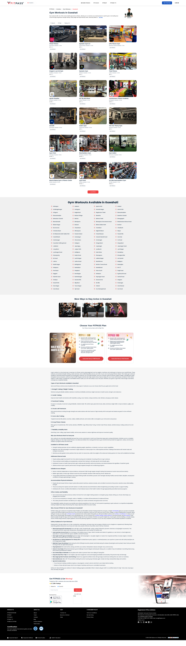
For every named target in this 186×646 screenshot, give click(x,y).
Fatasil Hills (120, 234)
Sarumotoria (99, 279)
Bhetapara (77, 221)
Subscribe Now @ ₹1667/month (91, 358)
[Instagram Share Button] (143, 622)
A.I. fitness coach (71, 514)
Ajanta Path (99, 206)
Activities (58, 9)
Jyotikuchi (98, 249)
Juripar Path (78, 249)
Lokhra (55, 261)
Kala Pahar (99, 252)
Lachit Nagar (78, 258)
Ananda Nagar (100, 209)
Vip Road (77, 289)
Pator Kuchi (99, 270)
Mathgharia (78, 264)
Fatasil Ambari (78, 234)
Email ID (61, 586)
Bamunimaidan (57, 215)
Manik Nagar (56, 264)
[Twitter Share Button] (141, 622)
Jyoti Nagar (120, 249)
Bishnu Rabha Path (101, 224)
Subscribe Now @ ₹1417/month (120, 358)
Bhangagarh (120, 218)
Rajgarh (55, 273)
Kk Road (55, 258)
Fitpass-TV (113, 3)
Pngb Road (120, 270)
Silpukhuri (77, 283)
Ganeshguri (78, 237)
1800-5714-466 (148, 618)
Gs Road (119, 240)
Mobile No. (53, 586)
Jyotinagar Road (57, 252)
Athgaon (55, 212)
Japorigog (77, 246)
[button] (30, 3)
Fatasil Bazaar (100, 234)
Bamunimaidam (121, 212)
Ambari (119, 206)
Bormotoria (56, 227)
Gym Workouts (67, 9)
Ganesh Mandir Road (101, 237)
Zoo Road (120, 289)
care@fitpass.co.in (160, 618)
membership (115, 511)
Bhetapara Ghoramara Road (104, 221)
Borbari (119, 224)
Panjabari (77, 270)
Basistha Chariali (121, 215)
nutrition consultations (120, 514)
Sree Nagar (56, 286)
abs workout (127, 515)
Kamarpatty (56, 255)
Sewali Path (56, 283)
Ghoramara (78, 240)
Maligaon (119, 261)
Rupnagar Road (100, 276)
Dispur (119, 231)
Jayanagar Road (121, 246)
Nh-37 (119, 267)
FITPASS (51, 9)
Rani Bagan (78, 273)
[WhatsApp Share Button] (151, 622)
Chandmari (78, 227)
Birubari (77, 224)
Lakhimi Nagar (100, 258)
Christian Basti (57, 231)
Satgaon (119, 279)
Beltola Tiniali (99, 218)
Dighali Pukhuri (100, 231)
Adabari (77, 206)
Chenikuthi (120, 227)
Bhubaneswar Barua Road (124, 221)
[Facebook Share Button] (138, 622)
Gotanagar (99, 240)
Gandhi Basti (56, 237)
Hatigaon (77, 243)
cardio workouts (108, 515)
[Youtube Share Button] (146, 622)
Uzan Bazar (56, 289)
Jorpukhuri (56, 249)
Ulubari (98, 286)
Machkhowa (99, 261)
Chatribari (98, 227)
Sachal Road (120, 276)
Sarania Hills (78, 279)
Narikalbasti (99, 267)
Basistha (98, 215)
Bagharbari (78, 212)
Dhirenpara (78, 231)
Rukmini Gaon (56, 276)
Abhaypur (55, 206)
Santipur (55, 279)
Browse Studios (85, 3)
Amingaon (77, 209)
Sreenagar (120, 283)
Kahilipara (77, 252)
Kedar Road (78, 255)
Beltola (76, 218)
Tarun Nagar (78, 286)
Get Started (167, 3)
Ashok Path (120, 209)
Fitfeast (104, 3)
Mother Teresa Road (101, 264)
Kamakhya (120, 252)
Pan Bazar (55, 270)
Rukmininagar (78, 276)
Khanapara (99, 255)
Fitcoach (96, 3)
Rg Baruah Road (121, 273)
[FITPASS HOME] (15, 3)
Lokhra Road (78, 261)
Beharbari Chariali (58, 218)
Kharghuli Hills (121, 255)
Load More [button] (93, 191)
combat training (99, 515)
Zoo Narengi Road (101, 289)
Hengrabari (120, 243)
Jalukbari (55, 246)
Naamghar (120, 264)
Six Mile (98, 283)
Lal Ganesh (120, 258)
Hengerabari (99, 243)
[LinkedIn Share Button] (148, 622)
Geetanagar (56, 240)
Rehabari (98, 273)
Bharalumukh (56, 221)
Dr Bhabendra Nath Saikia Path (61, 234)
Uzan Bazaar (120, 286)
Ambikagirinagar (57, 209)
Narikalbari (77, 267)
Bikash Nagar (56, 224)
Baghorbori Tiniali (100, 212)
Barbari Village (78, 215)
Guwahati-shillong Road (59, 243)
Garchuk (119, 237)
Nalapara (55, 267)
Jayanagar (99, 246)
